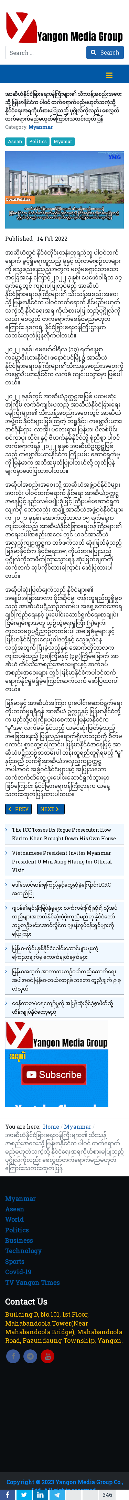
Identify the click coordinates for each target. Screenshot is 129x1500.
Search (109, 52)
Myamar (63, 141)
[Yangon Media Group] (64, 27)
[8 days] (56, 1063)
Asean (15, 141)
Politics (38, 141)
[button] (109, 74)
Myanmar (41, 127)
